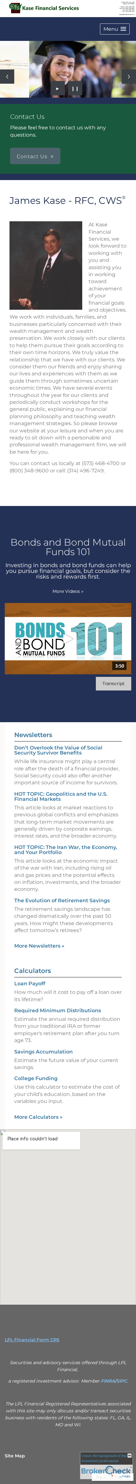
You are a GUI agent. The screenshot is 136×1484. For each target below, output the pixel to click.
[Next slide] (129, 76)
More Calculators (38, 1117)
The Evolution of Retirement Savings (62, 901)
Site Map (15, 1456)
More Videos (68, 591)
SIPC (121, 1381)
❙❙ (75, 88)
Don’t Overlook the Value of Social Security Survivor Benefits (58, 750)
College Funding (36, 1078)
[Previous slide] (7, 76)
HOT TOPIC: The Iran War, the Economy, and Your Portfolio (65, 849)
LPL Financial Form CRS (32, 1340)
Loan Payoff (29, 984)
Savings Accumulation (43, 1052)
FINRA (108, 1381)
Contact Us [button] (32, 156)
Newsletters (33, 735)
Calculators (32, 971)
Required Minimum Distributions (57, 1011)
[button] (115, 29)
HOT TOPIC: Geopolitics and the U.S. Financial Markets (61, 796)
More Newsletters (39, 946)
